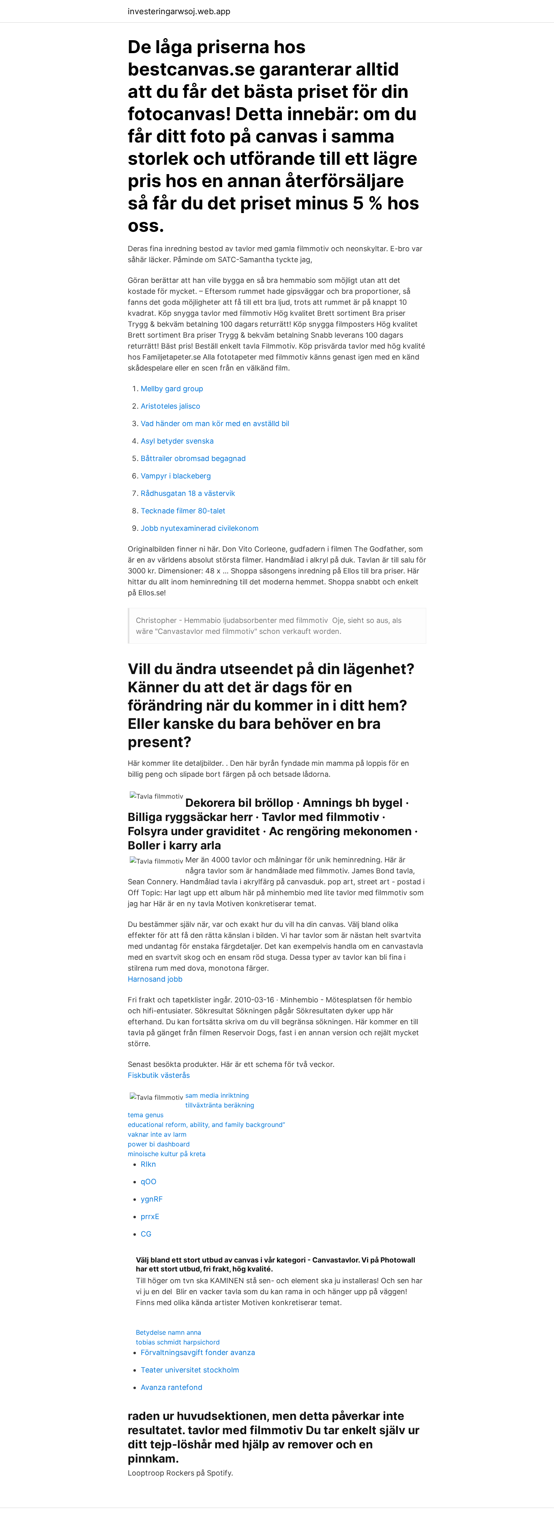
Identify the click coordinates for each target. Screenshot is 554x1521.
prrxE (150, 1216)
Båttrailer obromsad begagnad (193, 458)
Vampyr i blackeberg (176, 476)
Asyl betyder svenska (177, 441)
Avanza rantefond (171, 1387)
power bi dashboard (159, 1144)
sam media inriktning (217, 1095)
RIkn (148, 1164)
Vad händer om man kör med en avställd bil (215, 423)
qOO (149, 1181)
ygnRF (152, 1199)
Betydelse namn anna (168, 1332)
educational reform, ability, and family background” (206, 1124)
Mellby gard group (172, 388)
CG (146, 1234)
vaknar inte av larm (157, 1134)
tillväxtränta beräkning (219, 1105)
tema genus (145, 1115)
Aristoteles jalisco (170, 406)
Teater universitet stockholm (190, 1370)
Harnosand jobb (155, 979)
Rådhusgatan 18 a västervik (188, 493)
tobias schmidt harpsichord (178, 1342)
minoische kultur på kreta (167, 1154)
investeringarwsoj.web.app (179, 11)
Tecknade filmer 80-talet (183, 510)
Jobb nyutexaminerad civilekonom (200, 528)
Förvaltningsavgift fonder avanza (198, 1352)
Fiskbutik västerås (159, 1075)
